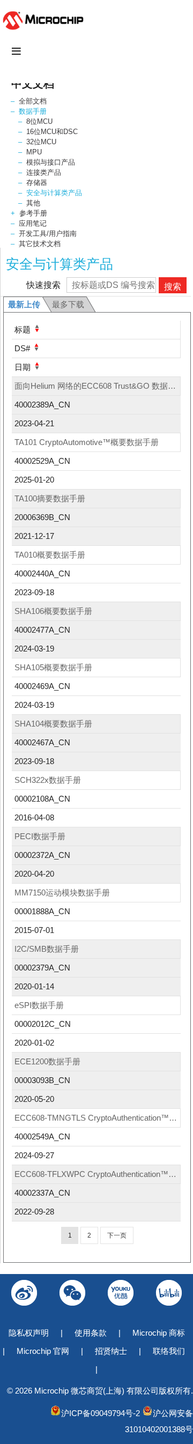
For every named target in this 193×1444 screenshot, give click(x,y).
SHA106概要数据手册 (53, 611)
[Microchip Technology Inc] (45, 29)
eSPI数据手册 (39, 1005)
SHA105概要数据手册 (53, 667)
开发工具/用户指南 (48, 233)
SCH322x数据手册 (47, 779)
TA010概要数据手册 (49, 554)
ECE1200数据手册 (47, 1061)
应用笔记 (33, 223)
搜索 (172, 286)
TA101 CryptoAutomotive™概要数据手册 (86, 442)
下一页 (117, 1235)
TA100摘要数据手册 (49, 498)
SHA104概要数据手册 (53, 723)
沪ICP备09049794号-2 (100, 1413)
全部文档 (33, 101)
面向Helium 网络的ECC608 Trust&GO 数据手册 (99, 385)
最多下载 (68, 304)
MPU (34, 152)
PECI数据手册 (39, 836)
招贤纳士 (111, 1351)
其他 (33, 203)
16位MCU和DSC (52, 132)
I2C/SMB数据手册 (46, 948)
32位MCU (41, 142)
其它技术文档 (40, 244)
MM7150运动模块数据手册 (62, 892)
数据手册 (33, 111)
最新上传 (24, 304)
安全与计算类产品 (54, 193)
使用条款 (91, 1332)
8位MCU (39, 121)
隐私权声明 (29, 1332)
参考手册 (33, 213)
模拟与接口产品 (50, 162)
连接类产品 (43, 172)
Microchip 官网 (43, 1351)
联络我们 (169, 1351)
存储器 (36, 183)
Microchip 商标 (158, 1332)
